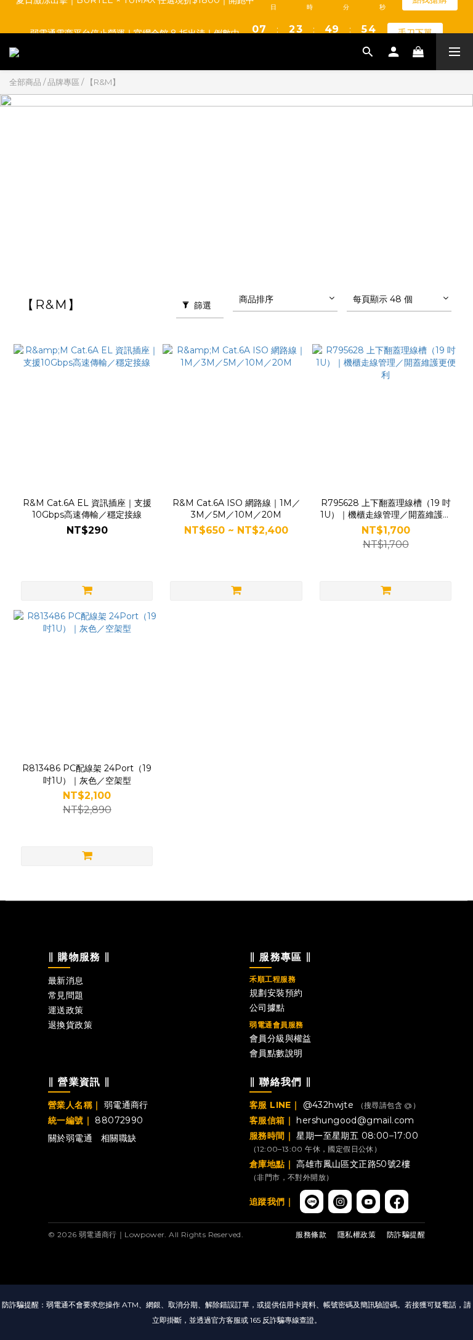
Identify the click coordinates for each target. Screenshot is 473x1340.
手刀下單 (415, 16)
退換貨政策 (70, 1024)
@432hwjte (330, 1104)
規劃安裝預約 (275, 992)
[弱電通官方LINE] (311, 1201)
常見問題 (66, 995)
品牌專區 (63, 82)
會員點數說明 (275, 1053)
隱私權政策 (357, 1234)
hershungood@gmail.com (355, 1120)
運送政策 (66, 1010)
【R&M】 (103, 82)
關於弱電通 (70, 1138)
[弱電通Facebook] (396, 1201)
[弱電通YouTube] (368, 1201)
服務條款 (311, 1234)
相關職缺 (119, 1138)
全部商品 (25, 82)
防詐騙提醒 (406, 1234)
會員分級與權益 (280, 1038)
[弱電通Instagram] (340, 1201)
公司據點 (267, 1007)
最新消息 (66, 980)
